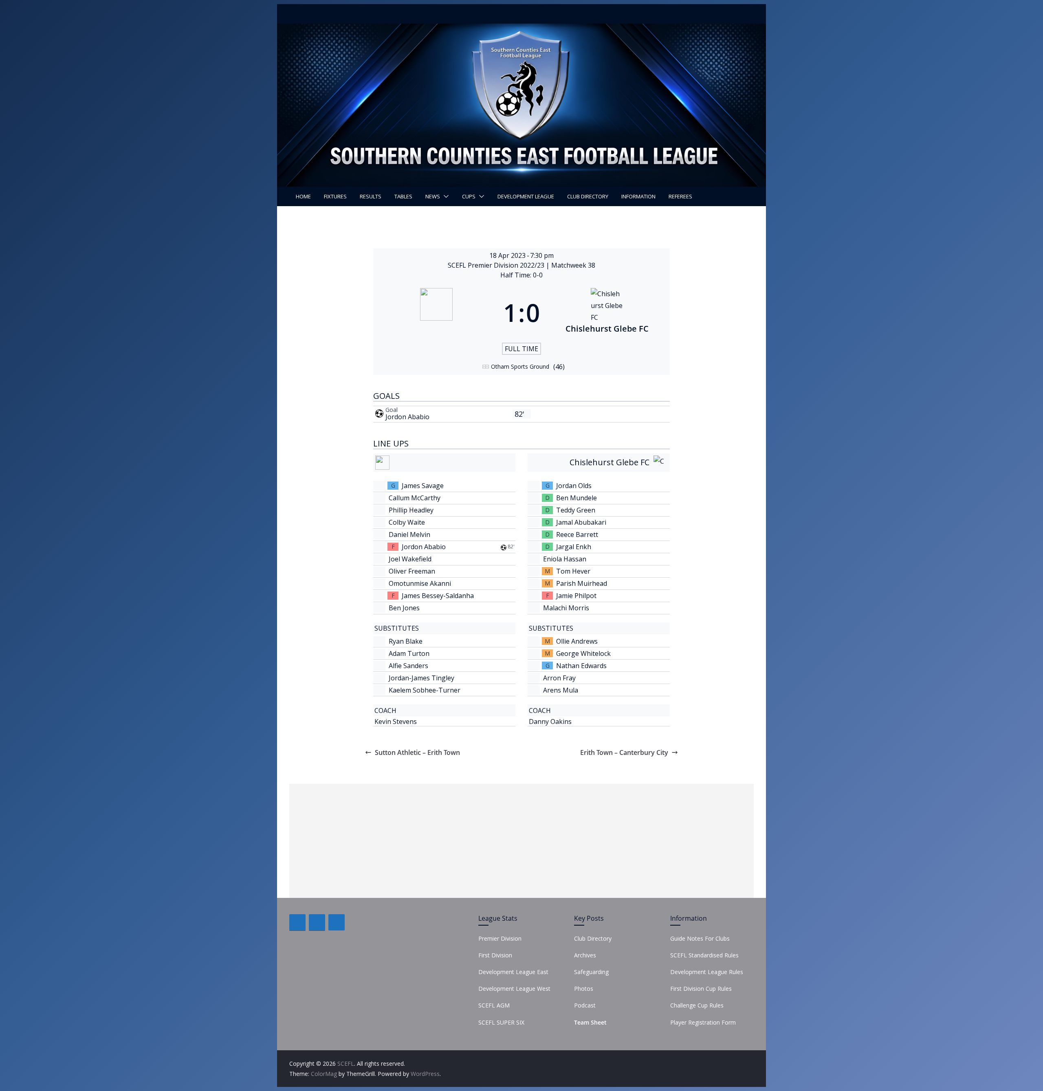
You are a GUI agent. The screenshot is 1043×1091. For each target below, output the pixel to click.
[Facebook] (297, 922)
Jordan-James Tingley (421, 677)
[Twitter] (317, 922)
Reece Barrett (577, 534)
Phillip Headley (411, 510)
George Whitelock (583, 653)
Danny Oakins (550, 721)
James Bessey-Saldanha (438, 595)
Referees (680, 196)
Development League (525, 196)
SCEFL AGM (494, 1005)
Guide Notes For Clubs (700, 938)
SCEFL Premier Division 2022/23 (497, 265)
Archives (585, 955)
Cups (468, 196)
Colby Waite (407, 522)
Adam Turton (409, 653)
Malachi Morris (566, 607)
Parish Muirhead (581, 583)
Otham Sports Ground (520, 366)
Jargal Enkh (573, 546)
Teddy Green (575, 510)
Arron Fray (559, 677)
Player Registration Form (703, 1022)
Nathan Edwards (581, 665)
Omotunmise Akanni (420, 583)
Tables (403, 196)
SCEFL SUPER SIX (501, 1022)
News (432, 196)
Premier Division (500, 938)
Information (638, 196)
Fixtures (335, 196)
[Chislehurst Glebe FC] (607, 312)
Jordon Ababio (407, 416)
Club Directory (587, 196)
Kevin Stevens (395, 721)
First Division (495, 955)
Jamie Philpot (576, 595)
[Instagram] (336, 922)
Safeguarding (591, 972)
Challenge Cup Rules (697, 1005)
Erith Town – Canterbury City (624, 752)
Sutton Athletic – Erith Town (417, 752)
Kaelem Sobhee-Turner (424, 690)
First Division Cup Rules (701, 988)
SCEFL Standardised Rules (704, 955)
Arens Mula (560, 690)
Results (370, 196)
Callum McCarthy (414, 497)
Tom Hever (573, 571)
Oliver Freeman (412, 571)
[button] (444, 196)
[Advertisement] (521, 841)
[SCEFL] (521, 29)
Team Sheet (590, 1022)
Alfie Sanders (408, 665)
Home (303, 196)
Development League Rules (706, 972)
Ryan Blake (405, 641)
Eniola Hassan (564, 558)
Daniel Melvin (409, 534)
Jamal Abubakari (581, 522)
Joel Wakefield (410, 558)
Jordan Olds (574, 485)
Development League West (514, 988)
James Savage (423, 485)
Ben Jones (404, 607)
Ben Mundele (576, 497)
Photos (583, 988)
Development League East (513, 972)
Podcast (585, 1005)
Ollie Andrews (577, 641)
